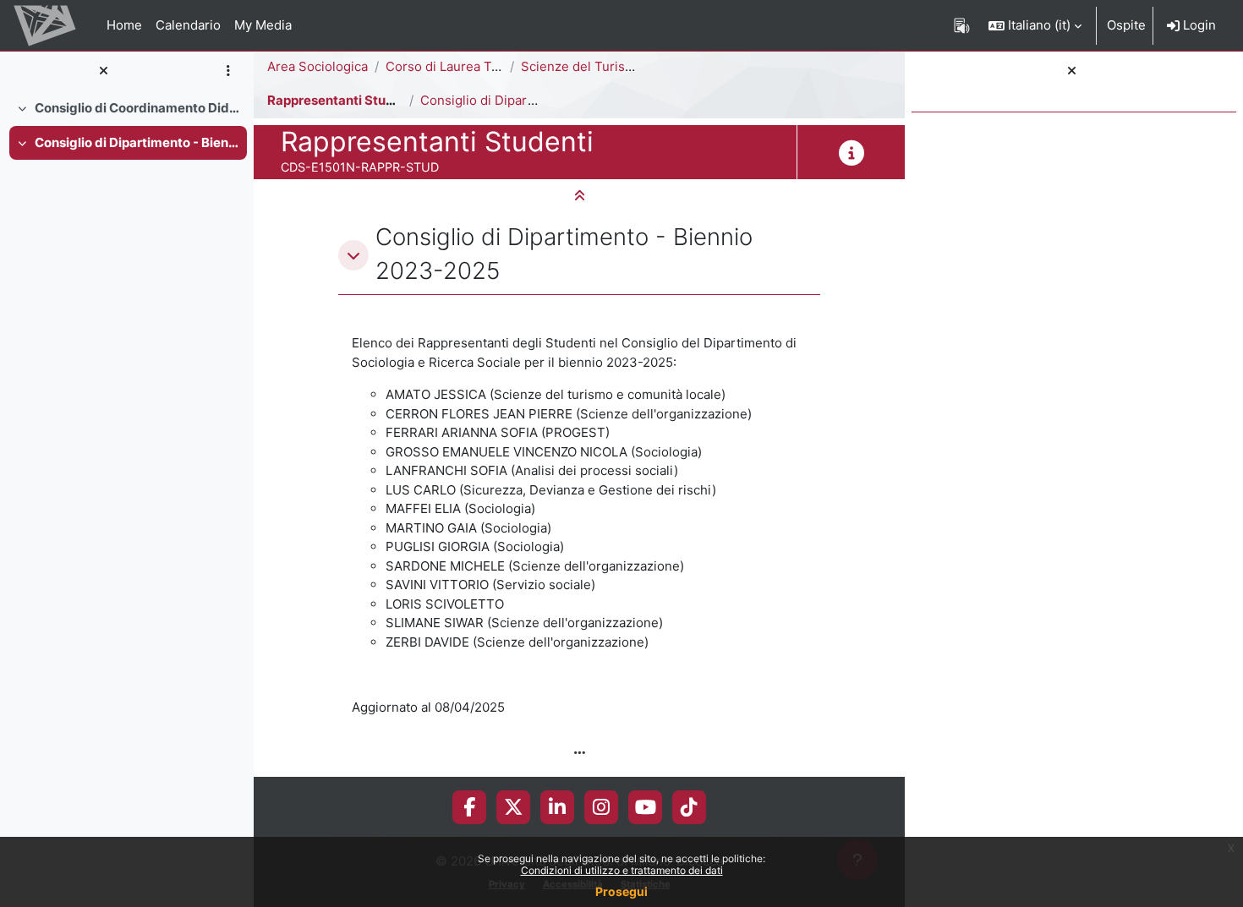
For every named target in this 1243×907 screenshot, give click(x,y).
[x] (513, 807)
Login (1198, 25)
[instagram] (601, 807)
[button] (1034, 25)
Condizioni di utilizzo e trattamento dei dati (622, 870)
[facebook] (469, 807)
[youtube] (645, 807)
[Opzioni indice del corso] (228, 71)
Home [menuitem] (124, 25)
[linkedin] (557, 807)
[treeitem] (127, 108)
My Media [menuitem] (263, 25)
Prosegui (621, 891)
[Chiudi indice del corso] (103, 71)
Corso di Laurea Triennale (463, 66)
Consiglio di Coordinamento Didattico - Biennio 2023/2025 (137, 108)
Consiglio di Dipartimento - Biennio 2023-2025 (137, 142)
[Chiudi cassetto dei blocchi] (1072, 71)
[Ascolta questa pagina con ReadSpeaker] (961, 25)
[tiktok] (689, 807)
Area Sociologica (317, 66)
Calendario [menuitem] (188, 25)
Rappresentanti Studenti (342, 100)
